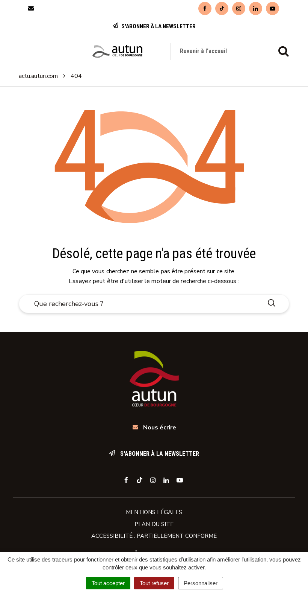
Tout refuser (154, 583)
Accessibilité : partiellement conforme (154, 536)
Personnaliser (200, 583)
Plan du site (154, 524)
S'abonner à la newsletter (158, 26)
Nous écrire (159, 427)
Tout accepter (108, 583)
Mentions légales (154, 512)
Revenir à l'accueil (203, 51)
